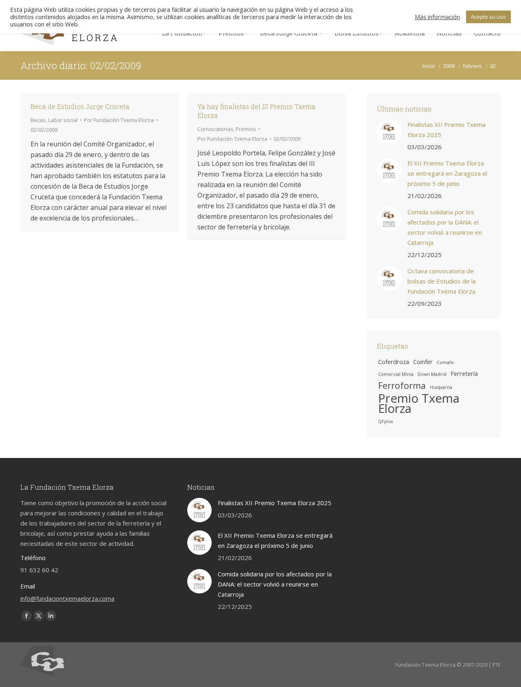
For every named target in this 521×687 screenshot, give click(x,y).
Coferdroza (393, 362)
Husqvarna (441, 387)
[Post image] (389, 132)
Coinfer (423, 362)
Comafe (445, 362)
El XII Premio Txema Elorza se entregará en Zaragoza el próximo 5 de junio (447, 173)
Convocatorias (215, 129)
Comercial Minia (396, 374)
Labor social (63, 120)
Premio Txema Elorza (419, 403)
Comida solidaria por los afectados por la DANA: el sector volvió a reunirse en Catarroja (444, 227)
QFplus (385, 421)
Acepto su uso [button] (488, 16)
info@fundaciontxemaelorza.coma (67, 598)
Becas (38, 120)
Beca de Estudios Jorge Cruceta (80, 106)
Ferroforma (402, 385)
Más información (437, 16)
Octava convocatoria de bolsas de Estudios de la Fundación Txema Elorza (441, 281)
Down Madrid (432, 374)
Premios (246, 129)
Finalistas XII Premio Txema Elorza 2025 (446, 129)
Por (119, 120)
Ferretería (464, 373)
